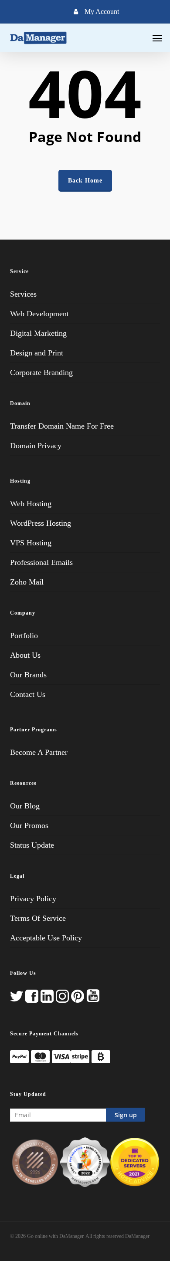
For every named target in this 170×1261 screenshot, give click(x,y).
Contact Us (27, 694)
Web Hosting (30, 503)
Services (23, 294)
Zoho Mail (27, 582)
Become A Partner (39, 752)
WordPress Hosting (40, 523)
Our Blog (25, 805)
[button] (157, 38)
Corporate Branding (41, 372)
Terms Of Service (38, 918)
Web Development (39, 313)
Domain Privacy (35, 445)
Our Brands (28, 674)
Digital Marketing (38, 333)
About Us (25, 655)
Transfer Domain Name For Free (62, 426)
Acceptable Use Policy (46, 937)
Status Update (32, 845)
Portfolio (24, 635)
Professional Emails (41, 562)
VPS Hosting (30, 542)
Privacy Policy (33, 898)
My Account (102, 11)
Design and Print (36, 352)
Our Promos (29, 825)
